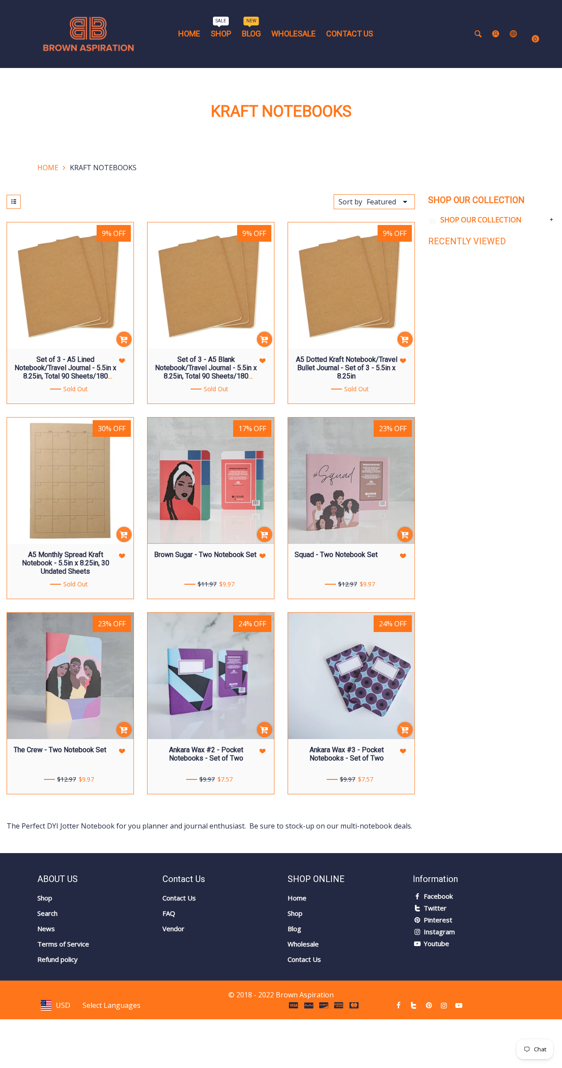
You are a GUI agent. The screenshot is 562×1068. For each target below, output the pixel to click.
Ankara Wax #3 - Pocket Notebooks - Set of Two (347, 754)
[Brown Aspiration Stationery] (88, 33)
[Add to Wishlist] (122, 361)
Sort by (350, 202)
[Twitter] (413, 1005)
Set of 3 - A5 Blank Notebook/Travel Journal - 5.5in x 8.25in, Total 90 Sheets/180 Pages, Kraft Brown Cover (206, 372)
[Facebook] (398, 1005)
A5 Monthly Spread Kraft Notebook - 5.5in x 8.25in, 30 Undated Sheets (65, 562)
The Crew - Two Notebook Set (60, 750)
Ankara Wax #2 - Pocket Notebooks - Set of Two (206, 754)
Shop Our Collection (481, 220)
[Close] (150, 1017)
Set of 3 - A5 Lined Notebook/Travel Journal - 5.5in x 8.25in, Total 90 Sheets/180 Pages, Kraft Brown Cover (65, 372)
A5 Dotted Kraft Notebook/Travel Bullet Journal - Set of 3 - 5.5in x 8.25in (346, 367)
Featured (381, 202)
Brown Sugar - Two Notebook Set (205, 554)
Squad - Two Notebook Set (336, 554)
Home (47, 167)
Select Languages (111, 1005)
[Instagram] (444, 1005)
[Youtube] (459, 1005)
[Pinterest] (428, 1005)
